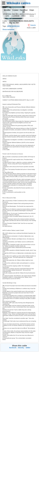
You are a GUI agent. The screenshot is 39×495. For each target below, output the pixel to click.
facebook (12, 347)
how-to (33, 25)
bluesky (21, 347)
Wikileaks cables (18, 3)
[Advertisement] (19, 52)
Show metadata (8, 29)
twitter (27, 347)
